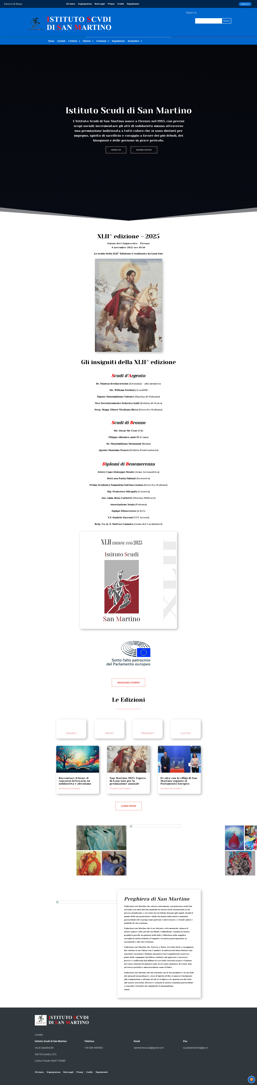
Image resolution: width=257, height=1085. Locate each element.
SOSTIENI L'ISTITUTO (144, 150)
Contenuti (101, 41)
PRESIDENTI (147, 733)
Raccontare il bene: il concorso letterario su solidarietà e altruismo (75, 781)
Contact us (116, 150)
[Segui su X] (206, 12)
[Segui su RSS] (211, 12)
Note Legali (100, 4)
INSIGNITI (71, 733)
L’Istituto (72, 41)
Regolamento (133, 4)
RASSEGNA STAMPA (128, 682)
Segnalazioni (118, 41)
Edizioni (87, 41)
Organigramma (85, 4)
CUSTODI (186, 733)
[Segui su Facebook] (200, 12)
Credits (120, 4)
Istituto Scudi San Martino (70, 788)
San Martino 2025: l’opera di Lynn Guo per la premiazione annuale (128, 781)
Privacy (111, 4)
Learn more (128, 806)
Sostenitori (133, 41)
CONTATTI (245, 4)
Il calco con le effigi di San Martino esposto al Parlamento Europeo (178, 781)
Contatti (61, 41)
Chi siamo (70, 4)
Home (51, 41)
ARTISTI (109, 733)
